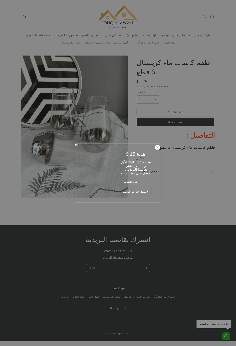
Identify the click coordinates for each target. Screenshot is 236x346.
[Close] (157, 147)
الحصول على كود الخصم (136, 191)
